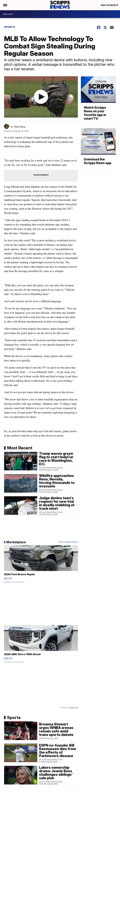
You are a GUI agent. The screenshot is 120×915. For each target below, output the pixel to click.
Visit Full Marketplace (68, 542)
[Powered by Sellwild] (73, 708)
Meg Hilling (19, 126)
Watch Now (108, 5)
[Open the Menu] (5, 5)
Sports (9, 27)
